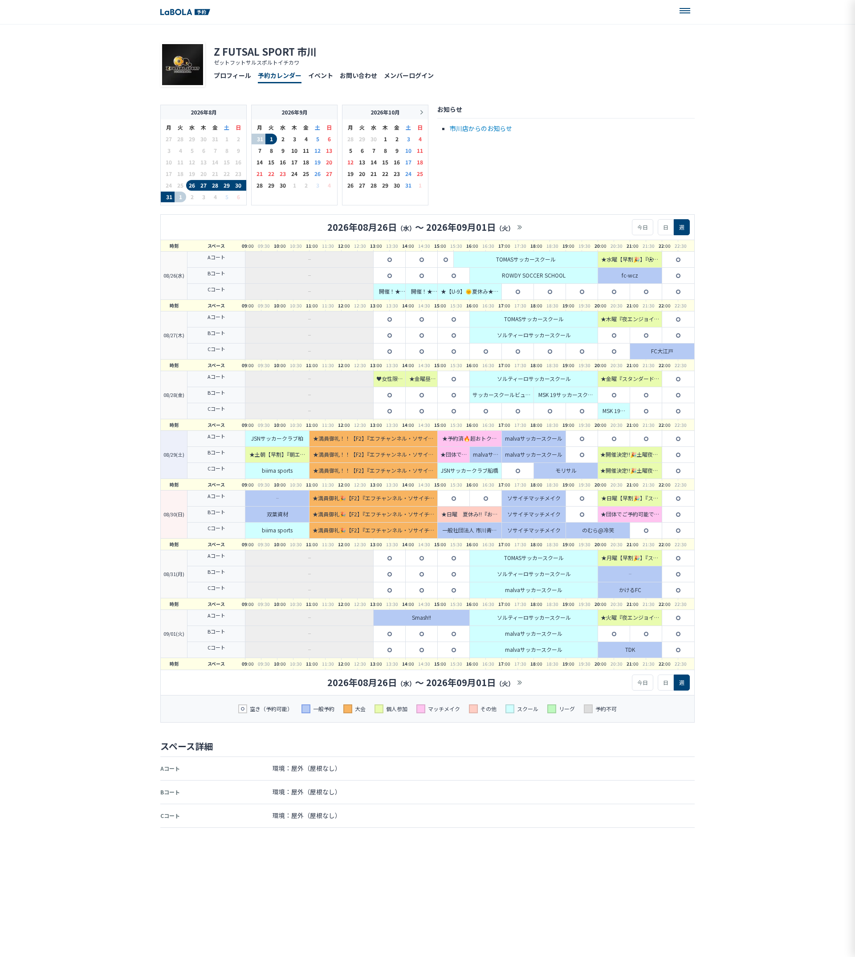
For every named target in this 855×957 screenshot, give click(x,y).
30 (238, 185)
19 (317, 162)
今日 (642, 227)
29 (227, 185)
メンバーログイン (409, 75)
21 (259, 173)
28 (215, 185)
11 (306, 150)
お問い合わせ (358, 75)
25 (306, 173)
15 (271, 162)
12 (317, 150)
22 (271, 173)
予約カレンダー (279, 75)
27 (203, 185)
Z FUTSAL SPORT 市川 (265, 51)
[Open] (685, 10)
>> (520, 227)
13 (329, 150)
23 (283, 173)
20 (329, 162)
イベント (320, 75)
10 (294, 150)
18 (306, 162)
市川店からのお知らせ (481, 128)
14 (259, 162)
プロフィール (232, 75)
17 (294, 162)
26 (192, 185)
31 (169, 196)
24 (294, 173)
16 (283, 162)
